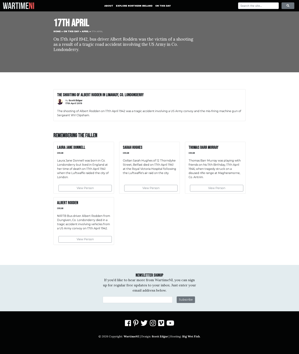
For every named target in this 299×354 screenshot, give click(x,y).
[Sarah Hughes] (149, 168)
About (108, 5)
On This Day (163, 5)
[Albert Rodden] (84, 221)
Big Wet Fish (191, 336)
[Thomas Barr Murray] (215, 168)
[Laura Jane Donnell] (84, 168)
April (85, 31)
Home (57, 31)
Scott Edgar (160, 336)
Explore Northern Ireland (134, 5)
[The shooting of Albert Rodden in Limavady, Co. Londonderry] (149, 105)
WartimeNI (131, 336)
